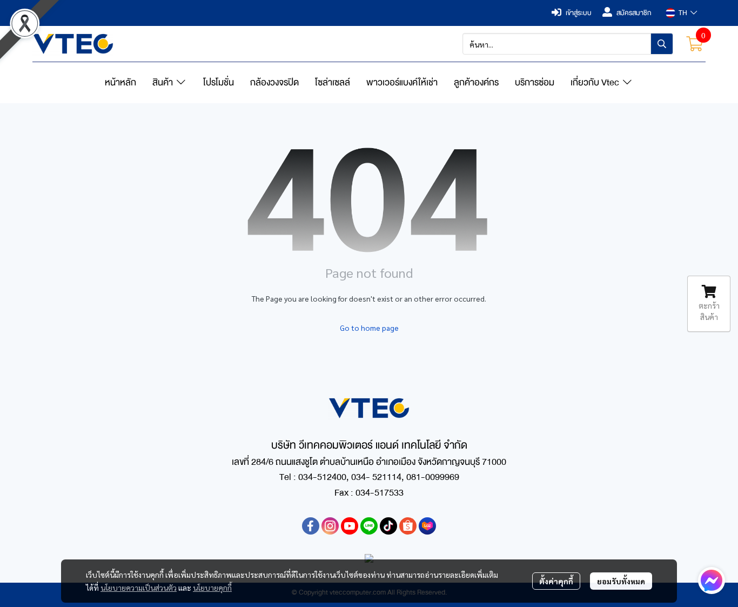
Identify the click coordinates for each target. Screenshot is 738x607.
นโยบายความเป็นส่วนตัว (138, 587)
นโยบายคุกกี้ (212, 587)
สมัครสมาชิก (634, 13)
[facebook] (310, 526)
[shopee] (408, 526)
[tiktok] (388, 526)
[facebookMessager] (711, 580)
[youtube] (349, 526)
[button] (681, 13)
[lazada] (427, 526)
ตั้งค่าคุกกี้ (556, 581)
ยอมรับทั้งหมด (621, 581)
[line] (369, 526)
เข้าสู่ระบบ (579, 13)
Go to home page (369, 327)
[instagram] (330, 526)
